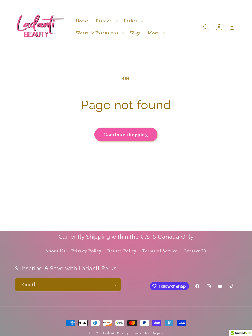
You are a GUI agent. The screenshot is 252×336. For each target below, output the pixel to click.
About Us (55, 251)
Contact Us (195, 251)
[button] (106, 21)
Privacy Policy (86, 251)
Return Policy (121, 251)
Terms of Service (159, 251)
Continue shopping (125, 135)
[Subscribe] (114, 285)
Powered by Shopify (147, 333)
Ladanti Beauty (116, 333)
